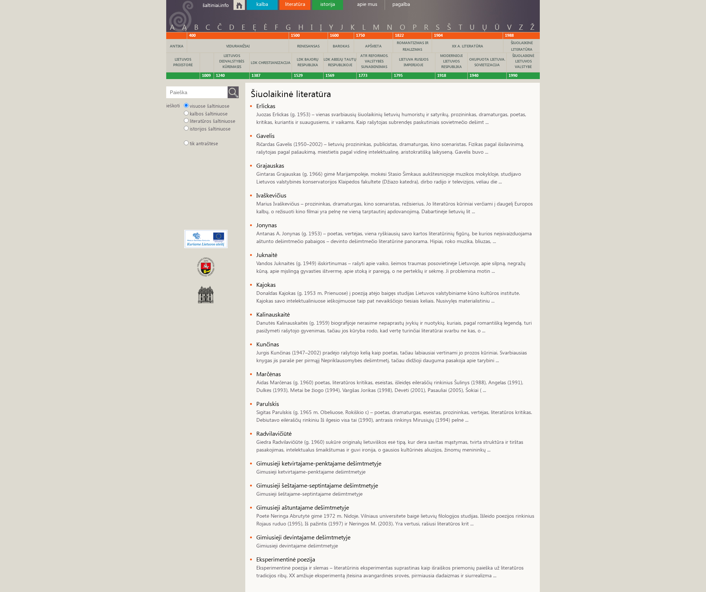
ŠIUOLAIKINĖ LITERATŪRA (522, 45)
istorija (327, 3)
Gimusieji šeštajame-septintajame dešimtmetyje (317, 485)
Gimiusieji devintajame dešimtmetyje (303, 537)
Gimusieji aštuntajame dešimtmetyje (302, 507)
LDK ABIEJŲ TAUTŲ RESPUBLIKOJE (340, 62)
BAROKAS (341, 46)
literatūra (295, 3)
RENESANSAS (308, 46)
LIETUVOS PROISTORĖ (183, 62)
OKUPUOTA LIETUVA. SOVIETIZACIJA (487, 62)
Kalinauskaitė (273, 314)
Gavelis (265, 135)
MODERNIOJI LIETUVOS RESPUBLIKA (451, 61)
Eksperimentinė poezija (285, 559)
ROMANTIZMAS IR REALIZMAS (412, 45)
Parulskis (267, 403)
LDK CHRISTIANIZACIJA (270, 62)
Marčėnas (268, 374)
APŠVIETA (373, 46)
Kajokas (266, 284)
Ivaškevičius (271, 195)
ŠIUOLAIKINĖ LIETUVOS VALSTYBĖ (523, 61)
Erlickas (265, 106)
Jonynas (266, 225)
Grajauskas (270, 165)
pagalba (401, 3)
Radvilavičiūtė (274, 433)
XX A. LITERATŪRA (467, 46)
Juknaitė (266, 254)
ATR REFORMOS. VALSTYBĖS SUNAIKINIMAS (374, 61)
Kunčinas (267, 344)
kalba (262, 3)
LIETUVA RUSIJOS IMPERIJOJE (413, 62)
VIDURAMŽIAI (238, 46)
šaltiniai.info (216, 4)
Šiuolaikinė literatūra (291, 93)
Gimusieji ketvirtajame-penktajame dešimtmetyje (318, 463)
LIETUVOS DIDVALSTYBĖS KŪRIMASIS (231, 61)
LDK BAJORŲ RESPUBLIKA (307, 62)
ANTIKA (176, 46)
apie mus (367, 3)
